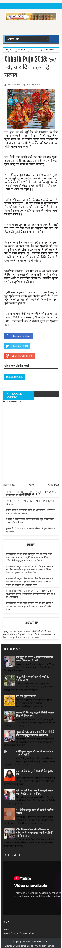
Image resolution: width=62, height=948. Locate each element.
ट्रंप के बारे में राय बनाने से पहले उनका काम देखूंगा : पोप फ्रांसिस (35, 792)
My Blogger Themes (44, 946)
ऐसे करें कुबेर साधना (26, 696)
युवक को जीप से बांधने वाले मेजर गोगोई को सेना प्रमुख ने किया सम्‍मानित (35, 733)
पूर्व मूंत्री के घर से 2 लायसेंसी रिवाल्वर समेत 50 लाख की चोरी (34, 659)
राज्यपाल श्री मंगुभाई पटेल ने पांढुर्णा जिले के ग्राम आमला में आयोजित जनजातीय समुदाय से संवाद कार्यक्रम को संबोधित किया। (29, 606)
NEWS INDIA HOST (39, 942)
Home (6, 929)
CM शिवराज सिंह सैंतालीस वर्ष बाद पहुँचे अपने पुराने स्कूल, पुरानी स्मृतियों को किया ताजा (34, 832)
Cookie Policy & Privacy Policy (18, 933)
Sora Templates (23, 946)
